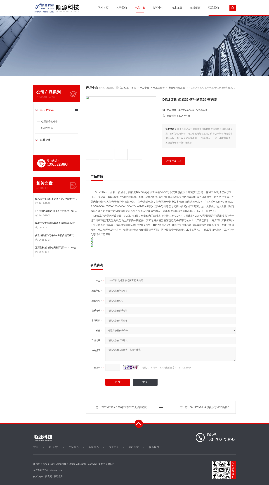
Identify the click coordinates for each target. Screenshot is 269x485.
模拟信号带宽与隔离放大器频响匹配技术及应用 (59, 223)
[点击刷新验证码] (131, 367)
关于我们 (121, 7)
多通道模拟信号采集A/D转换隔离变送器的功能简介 (61, 235)
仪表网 (48, 476)
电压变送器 (47, 110)
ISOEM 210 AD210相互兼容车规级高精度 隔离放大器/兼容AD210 (137, 407)
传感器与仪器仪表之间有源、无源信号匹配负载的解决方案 (65, 198)
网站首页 (103, 7)
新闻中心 (158, 7)
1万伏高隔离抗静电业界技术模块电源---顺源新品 (60, 211)
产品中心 (140, 7)
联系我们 (213, 7)
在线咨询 (171, 161)
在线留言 (195, 7)
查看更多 (45, 139)
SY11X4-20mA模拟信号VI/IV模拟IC (209, 407)
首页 (133, 87)
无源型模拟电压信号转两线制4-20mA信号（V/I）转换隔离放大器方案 (71, 247)
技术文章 (177, 7)
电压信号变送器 (49, 121)
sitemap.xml (56, 470)
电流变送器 (47, 128)
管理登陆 (58, 476)
